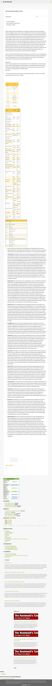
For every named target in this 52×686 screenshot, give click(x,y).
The (38, 525)
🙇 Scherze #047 (8, 522)
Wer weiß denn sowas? (9, 503)
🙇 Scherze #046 (8, 523)
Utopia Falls (7, 540)
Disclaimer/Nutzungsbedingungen (8, 678)
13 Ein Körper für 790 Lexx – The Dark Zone (12, 591)
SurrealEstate (7, 538)
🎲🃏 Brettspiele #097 (9, 514)
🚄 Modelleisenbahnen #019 (10, 513)
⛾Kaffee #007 (8, 512)
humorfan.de (14, 491)
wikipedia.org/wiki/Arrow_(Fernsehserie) (14, 461)
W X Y (44, 525)
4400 (6, 541)
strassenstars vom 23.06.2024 (10, 505)
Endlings (7, 534)
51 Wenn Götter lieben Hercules (11, 546)
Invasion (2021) (8, 537)
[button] (6, 13)
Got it (29, 684)
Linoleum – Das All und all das (10, 554)
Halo (6, 536)
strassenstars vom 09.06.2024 (10, 506)
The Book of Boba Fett (9, 532)
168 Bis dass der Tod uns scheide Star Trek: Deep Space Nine (14, 572)
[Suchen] (13, 2)
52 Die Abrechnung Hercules (10, 545)
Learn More (24, 684)
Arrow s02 (11, 465)
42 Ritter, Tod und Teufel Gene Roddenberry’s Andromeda (14, 581)
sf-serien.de (7, 2)
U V (40, 525)
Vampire (3, 674)
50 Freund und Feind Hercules (10, 547)
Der (10, 525)
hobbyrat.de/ (14, 481)
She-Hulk (7, 530)
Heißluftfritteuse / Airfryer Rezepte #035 (12, 510)
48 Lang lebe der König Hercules (11, 549)
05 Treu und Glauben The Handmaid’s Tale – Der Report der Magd (25, 657)
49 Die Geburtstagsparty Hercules (11, 548)
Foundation (7, 535)
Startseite (4, 673)
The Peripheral (8, 531)
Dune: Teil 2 (7, 557)
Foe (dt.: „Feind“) (8, 556)
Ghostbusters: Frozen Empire (10, 553)
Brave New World (8, 533)
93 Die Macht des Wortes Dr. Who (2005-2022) (12, 600)
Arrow (7, 465)
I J (20, 525)
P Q (31, 525)
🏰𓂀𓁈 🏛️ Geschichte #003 (10, 515)
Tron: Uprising (8, 539)
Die (11, 525)
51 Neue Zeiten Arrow (8, 562)
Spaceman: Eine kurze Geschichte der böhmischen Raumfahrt (16, 555)
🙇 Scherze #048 (8, 521)
